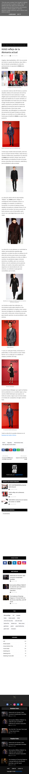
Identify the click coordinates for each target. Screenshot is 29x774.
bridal (18, 618)
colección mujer (18, 620)
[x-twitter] (10, 562)
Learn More (12, 14)
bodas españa (12, 618)
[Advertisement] (14, 25)
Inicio (4, 45)
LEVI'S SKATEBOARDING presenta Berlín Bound (17, 486)
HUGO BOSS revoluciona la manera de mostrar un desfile (18, 500)
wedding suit (14, 651)
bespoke (18, 615)
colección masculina (8, 620)
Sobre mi (14, 768)
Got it (19, 14)
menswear (13, 628)
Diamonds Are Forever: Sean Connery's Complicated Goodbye (17, 577)
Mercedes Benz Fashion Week (8, 444)
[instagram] (24, 562)
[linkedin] (14, 562)
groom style (6, 628)
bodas (5, 618)
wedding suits (14, 653)
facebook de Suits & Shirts (9, 435)
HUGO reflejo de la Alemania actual (16, 493)
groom (12, 626)
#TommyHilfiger (7, 615)
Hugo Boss (9, 442)
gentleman (6, 626)
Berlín (7, 45)
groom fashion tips (20, 626)
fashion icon (14, 623)
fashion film (6, 623)
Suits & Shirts (19, 771)
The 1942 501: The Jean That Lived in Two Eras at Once (18, 730)
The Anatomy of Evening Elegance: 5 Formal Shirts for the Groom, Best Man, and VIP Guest (18, 598)
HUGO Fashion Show (18, 442)
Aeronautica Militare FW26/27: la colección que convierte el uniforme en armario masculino (18, 587)
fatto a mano (21, 623)
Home (8, 768)
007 (13, 615)
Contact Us (20, 768)
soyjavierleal (6, 55)
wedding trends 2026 (14, 655)
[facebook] (5, 562)
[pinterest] (19, 562)
